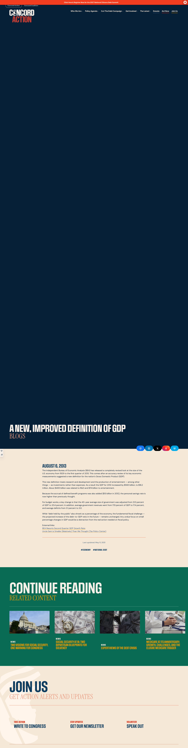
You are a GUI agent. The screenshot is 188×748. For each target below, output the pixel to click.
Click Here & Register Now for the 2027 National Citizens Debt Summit (91, 2)
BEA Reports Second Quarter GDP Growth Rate (63, 528)
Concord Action (14, 5)
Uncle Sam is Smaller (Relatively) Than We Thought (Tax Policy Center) (74, 532)
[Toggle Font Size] (1, 455)
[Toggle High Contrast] (1, 451)
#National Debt (100, 550)
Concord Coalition (31, 5)
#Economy (86, 550)
